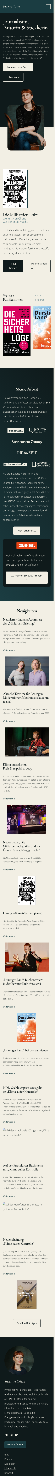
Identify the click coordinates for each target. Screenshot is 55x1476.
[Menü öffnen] (48, 6)
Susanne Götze (11, 6)
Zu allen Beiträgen (27, 1323)
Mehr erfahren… (27, 530)
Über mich (13, 77)
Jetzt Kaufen (13, 266)
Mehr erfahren (15, 1444)
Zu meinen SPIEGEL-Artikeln (26, 577)
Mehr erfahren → (39, 267)
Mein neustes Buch (17, 67)
